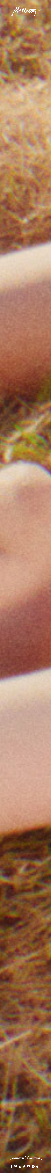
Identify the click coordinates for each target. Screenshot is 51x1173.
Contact (34, 1158)
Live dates (18, 1158)
